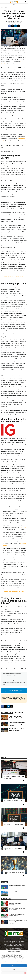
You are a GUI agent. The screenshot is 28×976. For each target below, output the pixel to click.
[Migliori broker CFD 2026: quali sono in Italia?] (14, 865)
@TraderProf (11, 21)
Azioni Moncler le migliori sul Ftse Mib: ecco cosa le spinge (17, 908)
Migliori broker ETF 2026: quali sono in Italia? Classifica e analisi (14, 825)
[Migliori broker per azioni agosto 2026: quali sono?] (14, 793)
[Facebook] (9, 26)
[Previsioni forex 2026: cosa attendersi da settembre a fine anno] (4, 717)
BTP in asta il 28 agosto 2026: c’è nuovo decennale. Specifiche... (17, 915)
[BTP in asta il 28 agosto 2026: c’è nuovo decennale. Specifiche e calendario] (4, 916)
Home (2, 7)
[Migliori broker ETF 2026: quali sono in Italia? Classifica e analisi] (14, 817)
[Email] (18, 26)
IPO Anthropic (22, 527)
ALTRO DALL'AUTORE (18, 712)
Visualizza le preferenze (14, 973)
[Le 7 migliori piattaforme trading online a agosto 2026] (14, 769)
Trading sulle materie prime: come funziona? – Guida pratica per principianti (16, 724)
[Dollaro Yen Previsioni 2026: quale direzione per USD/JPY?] (4, 730)
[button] (26, 951)
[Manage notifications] (25, 973)
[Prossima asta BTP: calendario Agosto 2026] (4, 893)
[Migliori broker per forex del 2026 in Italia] (14, 841)
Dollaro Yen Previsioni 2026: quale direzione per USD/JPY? (16, 729)
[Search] (26, 1)
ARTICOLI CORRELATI (7, 712)
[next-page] (4, 735)
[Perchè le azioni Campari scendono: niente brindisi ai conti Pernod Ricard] (4, 922)
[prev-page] (2, 735)
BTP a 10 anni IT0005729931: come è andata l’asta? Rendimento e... (17, 902)
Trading (6, 7)
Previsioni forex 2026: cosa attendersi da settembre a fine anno (17, 717)
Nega (14, 969)
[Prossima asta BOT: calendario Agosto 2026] (4, 887)
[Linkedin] (15, 26)
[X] (12, 26)
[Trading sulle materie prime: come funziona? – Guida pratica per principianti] (4, 724)
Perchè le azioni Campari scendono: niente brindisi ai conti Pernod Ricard (18, 921)
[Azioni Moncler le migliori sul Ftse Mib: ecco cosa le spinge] (4, 909)
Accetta (14, 965)
